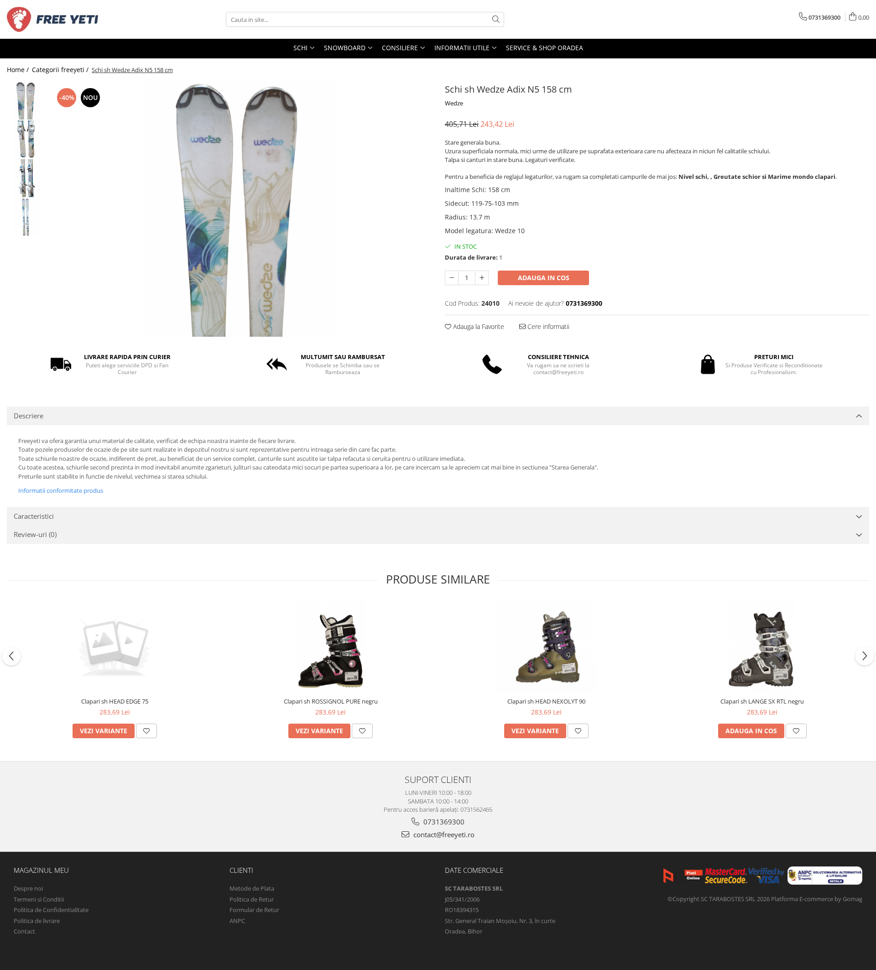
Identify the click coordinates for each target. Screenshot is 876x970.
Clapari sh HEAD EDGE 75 (114, 701)
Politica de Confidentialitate (51, 910)
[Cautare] (496, 19)
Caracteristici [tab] (34, 516)
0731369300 (443, 821)
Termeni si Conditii (39, 899)
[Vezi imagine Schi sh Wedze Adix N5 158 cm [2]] (26, 178)
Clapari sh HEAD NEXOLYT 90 (546, 701)
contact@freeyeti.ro (443, 834)
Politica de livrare (37, 921)
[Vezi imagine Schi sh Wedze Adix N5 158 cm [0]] (26, 101)
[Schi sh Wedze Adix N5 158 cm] (240, 209)
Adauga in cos (543, 277)
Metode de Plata (251, 888)
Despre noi (28, 888)
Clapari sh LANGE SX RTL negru (762, 701)
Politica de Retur (251, 899)
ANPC (237, 921)
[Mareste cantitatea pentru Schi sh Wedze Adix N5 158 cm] (482, 278)
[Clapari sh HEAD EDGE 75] (115, 647)
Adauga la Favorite (477, 326)
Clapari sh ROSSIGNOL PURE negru (331, 701)
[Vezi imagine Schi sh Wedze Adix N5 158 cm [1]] (26, 139)
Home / (19, 69)
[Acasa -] (52, 19)
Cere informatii (547, 326)
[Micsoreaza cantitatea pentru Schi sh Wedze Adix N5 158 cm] (452, 278)
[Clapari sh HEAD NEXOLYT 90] (546, 647)
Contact (24, 931)
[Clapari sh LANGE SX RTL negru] (762, 647)
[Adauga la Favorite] (146, 731)
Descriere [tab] (28, 415)
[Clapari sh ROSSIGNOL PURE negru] (330, 647)
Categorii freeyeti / (61, 69)
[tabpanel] (240, 209)
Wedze (454, 103)
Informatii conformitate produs (60, 490)
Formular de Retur (254, 910)
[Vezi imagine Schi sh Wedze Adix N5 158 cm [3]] (26, 217)
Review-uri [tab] (35, 534)
